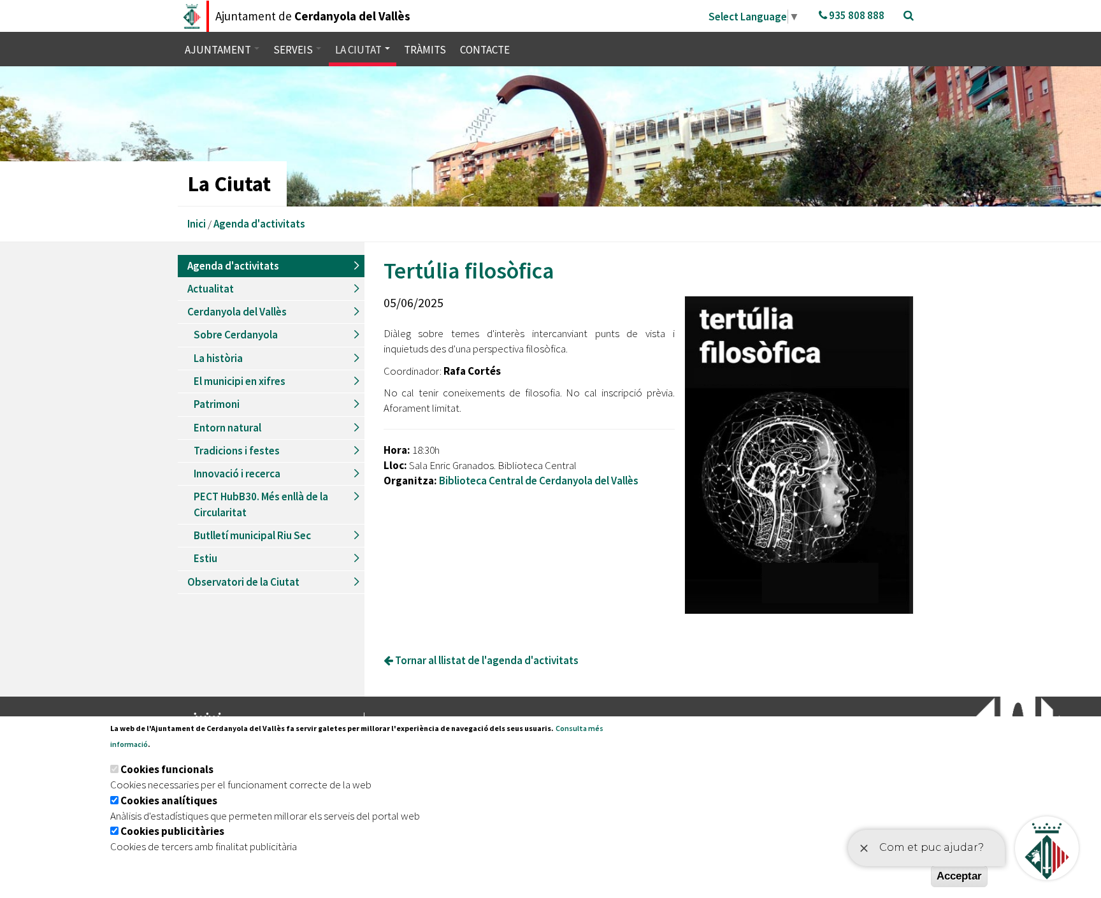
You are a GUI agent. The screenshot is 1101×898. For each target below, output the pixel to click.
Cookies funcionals (166, 769)
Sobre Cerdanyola (236, 335)
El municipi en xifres (239, 381)
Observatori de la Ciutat (243, 582)
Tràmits (425, 50)
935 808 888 (855, 15)
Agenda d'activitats (259, 224)
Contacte (485, 50)
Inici (196, 224)
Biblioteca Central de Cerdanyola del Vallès (538, 481)
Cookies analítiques (168, 800)
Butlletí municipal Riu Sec (252, 535)
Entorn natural (227, 428)
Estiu (205, 558)
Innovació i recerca (237, 474)
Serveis (294, 50)
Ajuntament (219, 50)
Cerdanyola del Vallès (237, 312)
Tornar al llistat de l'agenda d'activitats (486, 660)
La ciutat (359, 50)
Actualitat (210, 289)
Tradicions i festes (237, 451)
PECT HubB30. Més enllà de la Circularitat (261, 504)
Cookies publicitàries (172, 831)
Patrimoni (217, 404)
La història (218, 358)
